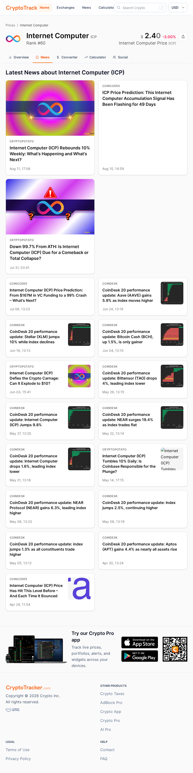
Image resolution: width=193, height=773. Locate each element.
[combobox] (140, 7)
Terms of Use (17, 749)
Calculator (107, 7)
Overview (21, 57)
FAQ (103, 758)
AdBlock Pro (111, 702)
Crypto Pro (110, 720)
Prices (10, 25)
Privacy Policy (18, 758)
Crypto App (110, 711)
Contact (107, 749)
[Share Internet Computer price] (183, 36)
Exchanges (66, 7)
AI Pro (105, 729)
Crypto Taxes (112, 693)
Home (44, 7)
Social (123, 57)
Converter (69, 57)
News (86, 7)
